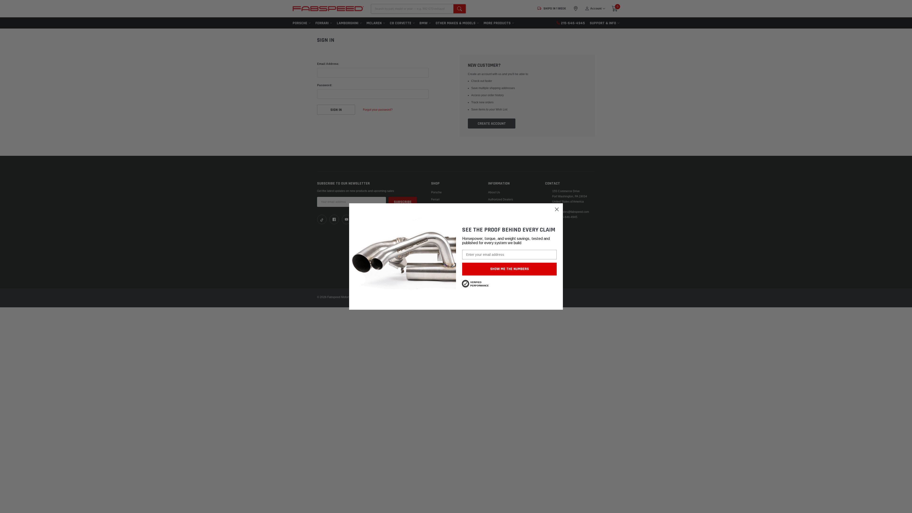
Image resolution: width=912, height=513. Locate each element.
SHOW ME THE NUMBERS (509, 268)
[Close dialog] (557, 209)
